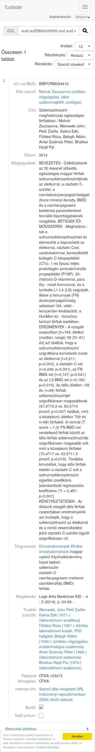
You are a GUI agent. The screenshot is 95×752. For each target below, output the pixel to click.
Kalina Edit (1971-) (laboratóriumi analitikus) (59, 617)
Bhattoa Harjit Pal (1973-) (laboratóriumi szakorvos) (60, 665)
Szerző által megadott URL (61, 688)
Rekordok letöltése (20, 728)
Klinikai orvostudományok (60, 548)
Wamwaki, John (52, 609)
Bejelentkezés (60, 17)
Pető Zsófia (75, 609)
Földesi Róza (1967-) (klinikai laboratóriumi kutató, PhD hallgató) (63, 631)
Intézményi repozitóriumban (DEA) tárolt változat (62, 696)
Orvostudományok (54, 546)
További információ (47, 747)
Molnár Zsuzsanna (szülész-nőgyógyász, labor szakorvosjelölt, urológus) (62, 97)
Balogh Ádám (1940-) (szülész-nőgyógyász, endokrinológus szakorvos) (64, 641)
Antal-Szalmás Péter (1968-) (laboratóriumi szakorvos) (63, 654)
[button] (84, 46)
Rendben (77, 736)
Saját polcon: (25, 715)
